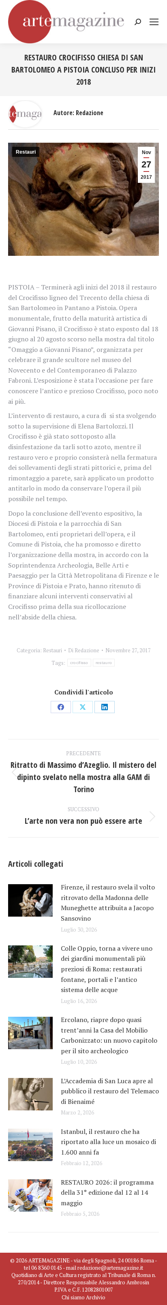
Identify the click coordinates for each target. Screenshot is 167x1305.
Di (83, 650)
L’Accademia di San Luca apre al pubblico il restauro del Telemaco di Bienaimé (110, 1091)
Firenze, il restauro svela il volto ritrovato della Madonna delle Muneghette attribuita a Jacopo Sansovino (108, 903)
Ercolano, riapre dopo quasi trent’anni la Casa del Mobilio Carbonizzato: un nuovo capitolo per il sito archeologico (109, 1035)
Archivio (95, 1297)
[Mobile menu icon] (154, 22)
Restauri (26, 152)
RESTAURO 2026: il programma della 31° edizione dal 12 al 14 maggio (107, 1192)
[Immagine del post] (30, 900)
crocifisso (79, 662)
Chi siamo (73, 1297)
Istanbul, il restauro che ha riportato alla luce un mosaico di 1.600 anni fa (108, 1142)
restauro (104, 662)
